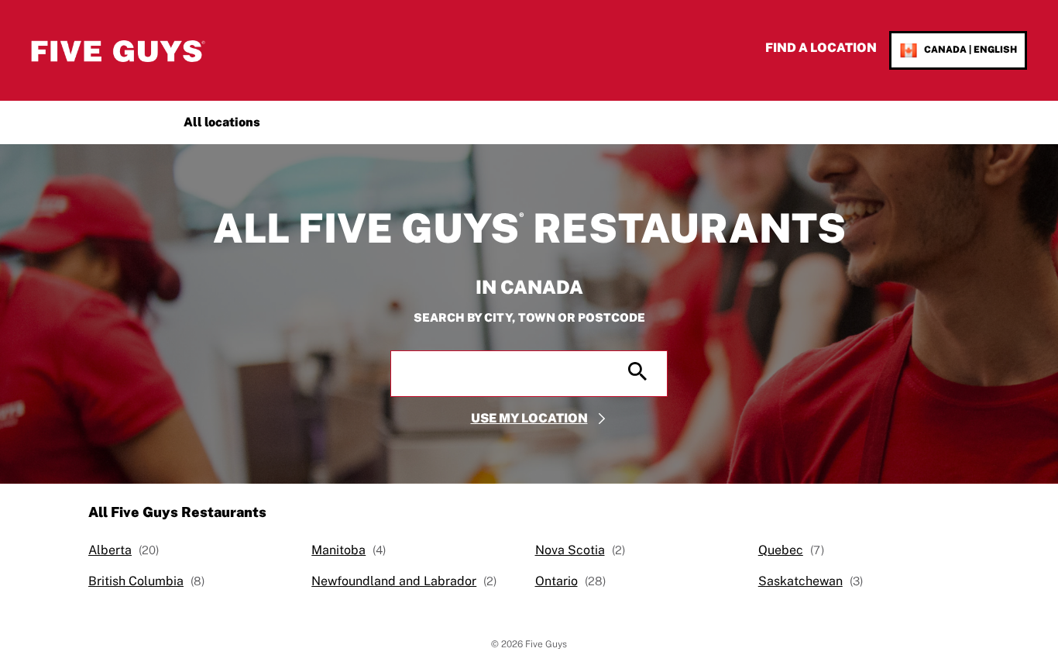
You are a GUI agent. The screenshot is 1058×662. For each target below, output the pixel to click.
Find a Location (821, 47)
